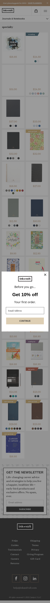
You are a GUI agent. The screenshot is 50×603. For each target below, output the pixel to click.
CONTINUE (25, 321)
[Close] (45, 275)
